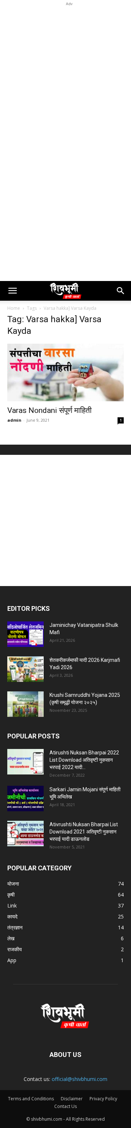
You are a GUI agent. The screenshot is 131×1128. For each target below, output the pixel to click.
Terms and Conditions (31, 1099)
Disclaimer (72, 1099)
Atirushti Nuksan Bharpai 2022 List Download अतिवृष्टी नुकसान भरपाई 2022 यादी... (84, 760)
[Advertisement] (65, 73)
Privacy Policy (103, 1099)
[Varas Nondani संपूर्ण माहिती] (65, 372)
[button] (12, 291)
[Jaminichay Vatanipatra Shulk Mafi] (25, 634)
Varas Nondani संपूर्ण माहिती (49, 410)
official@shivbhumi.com (79, 1079)
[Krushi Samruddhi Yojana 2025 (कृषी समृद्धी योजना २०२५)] (25, 704)
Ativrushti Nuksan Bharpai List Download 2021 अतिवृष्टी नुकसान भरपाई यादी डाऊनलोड (83, 831)
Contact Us (65, 1106)
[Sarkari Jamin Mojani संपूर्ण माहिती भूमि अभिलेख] (25, 798)
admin (14, 420)
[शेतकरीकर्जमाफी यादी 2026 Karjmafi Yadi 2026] (25, 669)
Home (13, 308)
